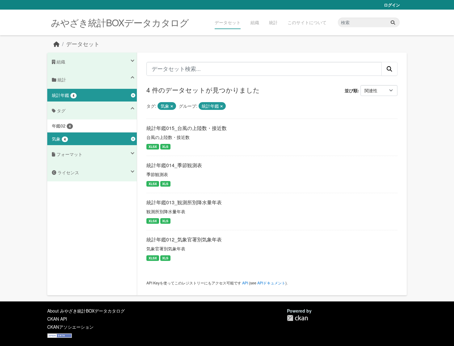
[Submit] (393, 22)
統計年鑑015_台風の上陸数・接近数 (186, 128)
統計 (273, 22)
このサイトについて (307, 22)
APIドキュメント (271, 282)
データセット (228, 22)
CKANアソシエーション (70, 327)
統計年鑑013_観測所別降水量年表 (184, 202)
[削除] (171, 106)
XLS (165, 146)
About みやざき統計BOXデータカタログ (86, 311)
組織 (254, 22)
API (245, 282)
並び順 (351, 90)
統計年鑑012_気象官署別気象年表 (184, 239)
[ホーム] (56, 44)
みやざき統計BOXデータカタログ (120, 22)
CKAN (297, 318)
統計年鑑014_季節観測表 (174, 165)
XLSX (153, 146)
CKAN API (57, 319)
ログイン (392, 5)
